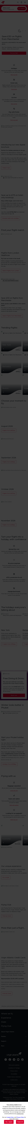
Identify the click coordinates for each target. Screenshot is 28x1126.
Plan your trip (14, 74)
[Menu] (25, 2)
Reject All (20, 1122)
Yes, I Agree (8, 1122)
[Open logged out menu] (18, 2)
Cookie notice (14, 1079)
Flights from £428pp (8, 524)
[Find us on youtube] (18, 1059)
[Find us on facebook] (10, 1059)
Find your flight (14, 53)
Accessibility (14, 1074)
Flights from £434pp (8, 461)
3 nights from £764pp (9, 644)
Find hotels (14, 89)
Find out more (6, 916)
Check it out (6, 167)
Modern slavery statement (14, 1076)
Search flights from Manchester (12, 315)
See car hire (14, 103)
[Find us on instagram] (5, 1059)
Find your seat (14, 120)
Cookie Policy (10, 1117)
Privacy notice (14, 1071)
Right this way (14, 819)
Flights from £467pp (8, 430)
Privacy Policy (20, 1117)
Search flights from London (10, 270)
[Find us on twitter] (14, 1059)
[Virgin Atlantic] (5, 2)
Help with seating (14, 805)
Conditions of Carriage (14, 1068)
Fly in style (5, 877)
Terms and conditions (14, 1065)
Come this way (14, 790)
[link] (14, 1014)
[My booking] (21, 2)
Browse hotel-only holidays (10, 218)
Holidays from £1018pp (9, 764)
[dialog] (14, 1114)
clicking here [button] (20, 1113)
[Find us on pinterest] (22, 1059)
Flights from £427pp (8, 493)
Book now (14, 695)
